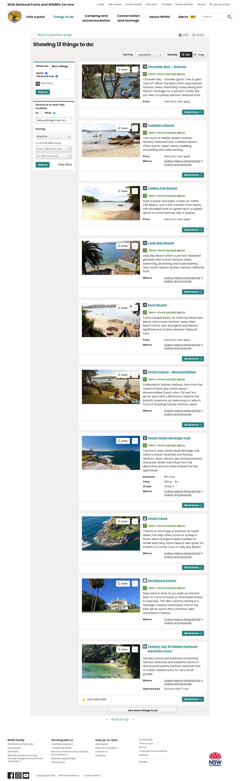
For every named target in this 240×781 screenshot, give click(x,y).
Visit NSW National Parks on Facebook (11, 775)
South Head (157, 518)
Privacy (143, 747)
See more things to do (143, 710)
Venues (201, 4)
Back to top (120, 719)
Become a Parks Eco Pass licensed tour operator (69, 753)
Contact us (101, 751)
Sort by (128, 54)
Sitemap (143, 754)
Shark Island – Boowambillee (172, 372)
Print (185, 34)
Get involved (58, 762)
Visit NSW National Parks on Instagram (18, 775)
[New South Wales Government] (215, 759)
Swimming (47, 83)
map (201, 54)
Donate (143, 761)
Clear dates (65, 164)
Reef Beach (157, 305)
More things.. (60, 66)
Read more (191, 112)
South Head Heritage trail (169, 438)
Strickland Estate (162, 580)
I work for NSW (91, 775)
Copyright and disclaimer (153, 751)
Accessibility (146, 739)
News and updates (105, 747)
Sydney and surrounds (178, 164)
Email (200, 34)
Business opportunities (63, 758)
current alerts (175, 74)
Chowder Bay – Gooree (167, 66)
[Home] (15, 17)
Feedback (100, 755)
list (188, 54)
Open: (40, 73)
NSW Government (68, 775)
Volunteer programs (62, 744)
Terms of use (146, 743)
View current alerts (96, 699)
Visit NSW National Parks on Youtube (26, 775)
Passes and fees (184, 4)
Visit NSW (12, 751)
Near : (49, 113)
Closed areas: (45, 76)
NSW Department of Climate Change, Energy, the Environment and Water (25, 758)
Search (43, 92)
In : (37, 113)
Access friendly (133, 4)
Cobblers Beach (161, 125)
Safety (100, 4)
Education (151, 4)
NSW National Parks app (20, 744)
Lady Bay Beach (161, 243)
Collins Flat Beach (162, 188)
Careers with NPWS (61, 747)
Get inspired (114, 4)
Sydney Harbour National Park (182, 161)
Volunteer (166, 4)
